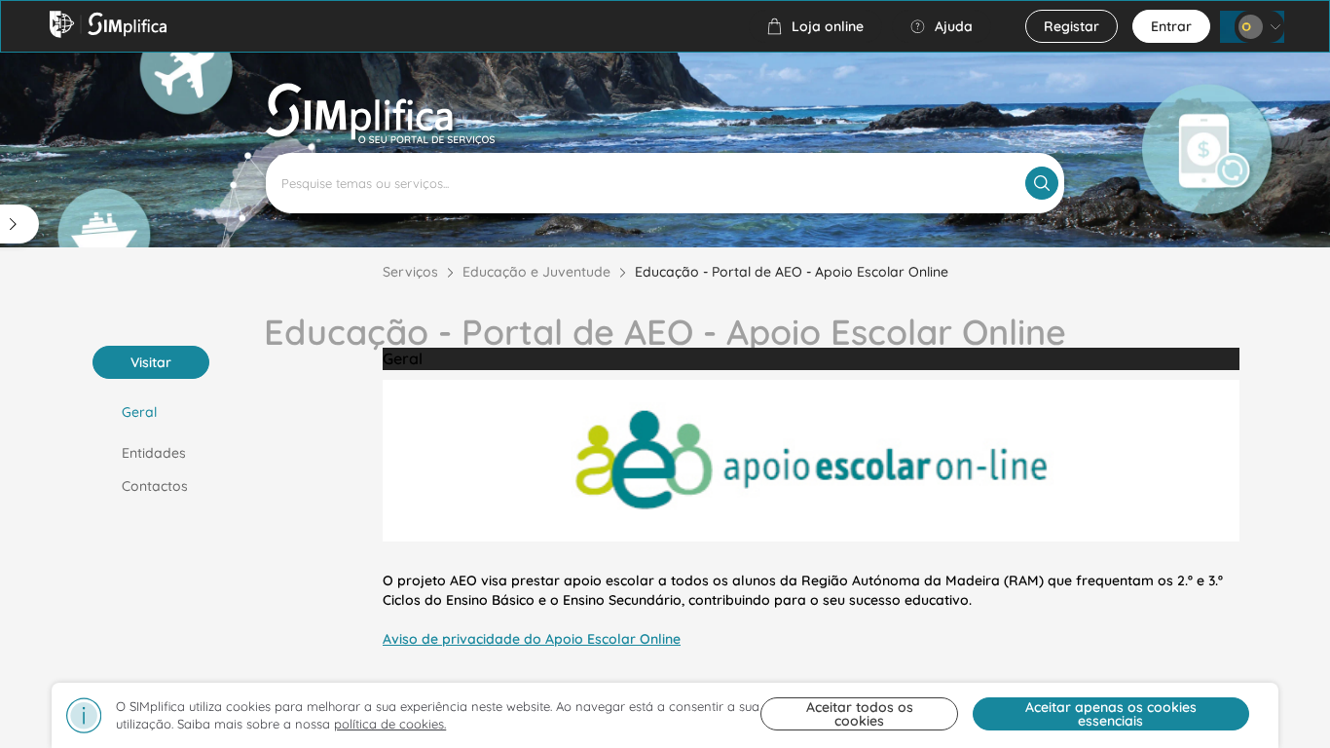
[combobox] (665, 183)
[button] (815, 26)
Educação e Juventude (536, 271)
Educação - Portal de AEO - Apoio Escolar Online (791, 271)
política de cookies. (390, 723)
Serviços (410, 271)
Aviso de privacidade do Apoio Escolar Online (532, 639)
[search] (1041, 183)
